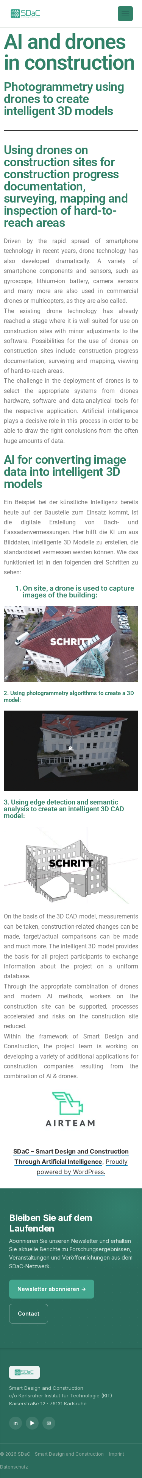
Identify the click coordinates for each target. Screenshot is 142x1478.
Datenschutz (14, 1467)
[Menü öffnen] (125, 13)
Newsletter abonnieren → (51, 1289)
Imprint (116, 1454)
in (16, 1423)
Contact (28, 1313)
